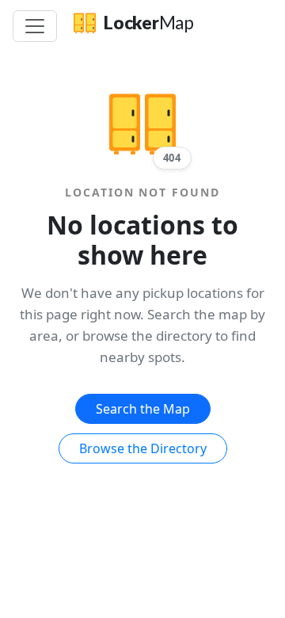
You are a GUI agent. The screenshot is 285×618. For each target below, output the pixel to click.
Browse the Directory (143, 448)
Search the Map (143, 409)
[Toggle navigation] (35, 26)
